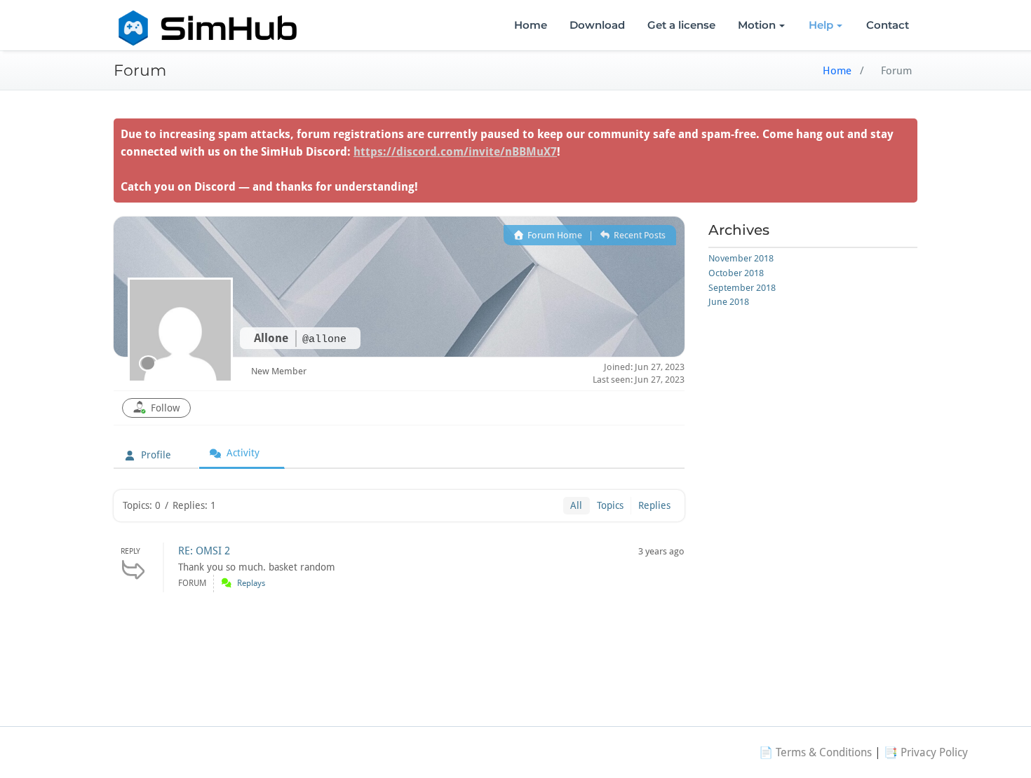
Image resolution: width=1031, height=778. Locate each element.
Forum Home (553, 235)
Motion (757, 25)
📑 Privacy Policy (926, 752)
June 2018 (728, 301)
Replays (251, 583)
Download (597, 25)
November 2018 (741, 258)
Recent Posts (638, 235)
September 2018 (742, 287)
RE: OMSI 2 (204, 551)
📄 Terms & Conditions (815, 752)
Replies (654, 505)
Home (530, 25)
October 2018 (736, 273)
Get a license (681, 25)
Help (821, 25)
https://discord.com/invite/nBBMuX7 (455, 151)
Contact (887, 25)
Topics (610, 505)
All (576, 505)
